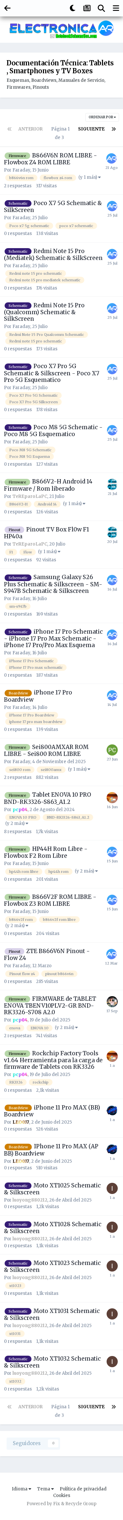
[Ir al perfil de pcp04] (112, 797)
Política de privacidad (83, 1489)
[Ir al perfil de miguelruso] (112, 1001)
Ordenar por (101, 117)
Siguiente (91, 129)
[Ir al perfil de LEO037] (112, 1110)
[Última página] (113, 129)
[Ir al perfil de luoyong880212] (112, 1188)
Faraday (21, 170)
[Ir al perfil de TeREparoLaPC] (112, 484)
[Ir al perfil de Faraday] (111, 158)
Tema (44, 1489)
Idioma (20, 1489)
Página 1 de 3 (60, 133)
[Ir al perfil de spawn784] (112, 750)
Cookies (61, 1495)
